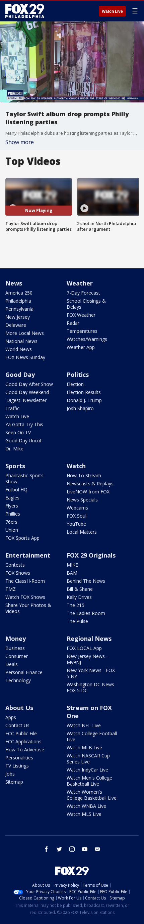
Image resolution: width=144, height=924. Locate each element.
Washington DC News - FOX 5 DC (92, 687)
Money (15, 638)
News (13, 283)
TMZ (10, 589)
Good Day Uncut (23, 440)
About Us (19, 708)
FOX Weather (81, 315)
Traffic (12, 408)
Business (15, 648)
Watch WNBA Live (86, 806)
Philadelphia (18, 301)
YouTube (76, 524)
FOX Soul (76, 516)
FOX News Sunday (25, 357)
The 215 (75, 605)
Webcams (77, 507)
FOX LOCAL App (84, 648)
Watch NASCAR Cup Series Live (88, 758)
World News (18, 349)
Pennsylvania (19, 309)
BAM (72, 573)
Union (11, 530)
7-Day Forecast (83, 293)
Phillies (12, 514)
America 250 (18, 293)
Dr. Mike (14, 448)
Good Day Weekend (27, 392)
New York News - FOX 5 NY (91, 673)
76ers (11, 522)
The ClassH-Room (25, 581)
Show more (19, 142)
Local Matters (82, 532)
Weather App (81, 347)
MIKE (72, 565)
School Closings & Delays (86, 304)
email (97, 849)
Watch (76, 466)
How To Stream (84, 475)
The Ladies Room (86, 613)
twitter (59, 849)
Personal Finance (24, 672)
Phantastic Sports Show (24, 478)
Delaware (15, 325)
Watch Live (112, 11)
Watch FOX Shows (25, 597)
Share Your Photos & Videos (28, 608)
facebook (46, 849)
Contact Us (17, 725)
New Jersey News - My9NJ (87, 659)
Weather (80, 283)
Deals (11, 664)
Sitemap (14, 782)
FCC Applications (23, 741)
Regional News (89, 638)
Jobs (10, 774)
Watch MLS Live (84, 814)
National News (21, 341)
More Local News (24, 333)
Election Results (84, 392)
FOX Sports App (22, 538)
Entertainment (27, 555)
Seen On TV (18, 432)
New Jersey (17, 317)
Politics (78, 374)
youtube (84, 849)
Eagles (12, 497)
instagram (72, 849)
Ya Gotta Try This (24, 424)
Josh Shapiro (80, 408)
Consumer (16, 656)
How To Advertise (24, 749)
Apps (10, 717)
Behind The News (86, 581)
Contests (15, 565)
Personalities (19, 757)
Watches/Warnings (87, 339)
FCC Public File (21, 733)
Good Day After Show (29, 384)
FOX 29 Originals (91, 555)
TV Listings (17, 765)
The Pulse (77, 621)
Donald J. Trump (84, 400)
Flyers (11, 505)
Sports (15, 466)
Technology (18, 680)
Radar (73, 323)
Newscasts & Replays (90, 483)
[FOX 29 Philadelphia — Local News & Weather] (24, 11)
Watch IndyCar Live (87, 769)
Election (75, 384)
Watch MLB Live (84, 747)
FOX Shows (17, 573)
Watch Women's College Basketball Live (92, 795)
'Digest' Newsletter (26, 400)
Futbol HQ (16, 489)
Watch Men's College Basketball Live (89, 781)
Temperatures (82, 331)
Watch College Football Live (92, 736)
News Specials (82, 499)
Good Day (20, 374)
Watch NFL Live (84, 725)
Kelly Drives (79, 597)
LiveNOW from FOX (88, 491)
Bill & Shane (80, 589)
